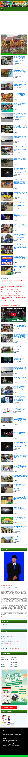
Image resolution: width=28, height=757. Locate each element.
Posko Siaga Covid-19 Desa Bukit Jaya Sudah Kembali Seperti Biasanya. (20, 466)
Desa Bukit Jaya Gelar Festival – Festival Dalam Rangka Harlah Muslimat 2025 (20, 148)
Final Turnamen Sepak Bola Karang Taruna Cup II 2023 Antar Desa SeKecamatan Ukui (19, 398)
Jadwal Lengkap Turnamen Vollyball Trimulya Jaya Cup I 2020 (20, 509)
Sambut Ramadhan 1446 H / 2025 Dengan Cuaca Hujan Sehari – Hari (19, 138)
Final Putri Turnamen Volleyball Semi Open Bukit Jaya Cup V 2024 (19, 257)
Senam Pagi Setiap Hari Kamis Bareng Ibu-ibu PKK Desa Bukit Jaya (19, 528)
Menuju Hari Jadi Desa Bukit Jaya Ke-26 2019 (19, 408)
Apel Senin (4, 627)
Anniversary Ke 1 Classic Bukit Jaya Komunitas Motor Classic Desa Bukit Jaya (20, 126)
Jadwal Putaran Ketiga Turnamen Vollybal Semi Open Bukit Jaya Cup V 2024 (19, 268)
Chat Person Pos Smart (8, 707)
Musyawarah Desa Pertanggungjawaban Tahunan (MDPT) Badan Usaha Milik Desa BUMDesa (19, 419)
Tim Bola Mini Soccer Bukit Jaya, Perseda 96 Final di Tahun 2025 (19, 94)
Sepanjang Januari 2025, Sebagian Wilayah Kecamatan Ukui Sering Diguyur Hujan (20, 170)
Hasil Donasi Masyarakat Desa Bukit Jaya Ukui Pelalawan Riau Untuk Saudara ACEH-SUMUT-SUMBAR (20, 59)
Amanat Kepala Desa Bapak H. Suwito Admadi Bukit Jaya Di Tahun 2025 (20, 226)
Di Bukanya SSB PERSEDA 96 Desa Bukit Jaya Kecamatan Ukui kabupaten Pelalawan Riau (19, 182)
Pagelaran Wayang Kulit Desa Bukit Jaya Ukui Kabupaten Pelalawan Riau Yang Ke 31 (19, 115)
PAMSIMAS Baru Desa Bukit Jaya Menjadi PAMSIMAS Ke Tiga (19, 236)
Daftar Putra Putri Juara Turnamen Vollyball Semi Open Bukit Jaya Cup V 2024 (19, 246)
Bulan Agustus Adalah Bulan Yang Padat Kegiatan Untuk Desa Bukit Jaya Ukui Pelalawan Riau (19, 432)
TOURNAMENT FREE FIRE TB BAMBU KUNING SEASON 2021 (20, 358)
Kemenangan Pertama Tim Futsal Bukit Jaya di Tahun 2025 (20, 194)
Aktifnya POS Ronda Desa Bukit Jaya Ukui (20, 378)
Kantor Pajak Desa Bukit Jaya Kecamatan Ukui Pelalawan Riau (19, 538)
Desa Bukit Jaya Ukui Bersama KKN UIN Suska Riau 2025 (19, 105)
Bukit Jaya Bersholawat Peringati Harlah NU (19, 518)
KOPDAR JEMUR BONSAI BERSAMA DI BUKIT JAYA (20, 476)
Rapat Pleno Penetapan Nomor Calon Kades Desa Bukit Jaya (20, 348)
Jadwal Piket (4, 624)
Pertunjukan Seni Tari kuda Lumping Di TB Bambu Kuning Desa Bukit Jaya (19, 204)
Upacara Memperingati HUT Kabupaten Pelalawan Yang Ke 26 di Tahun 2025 (19, 83)
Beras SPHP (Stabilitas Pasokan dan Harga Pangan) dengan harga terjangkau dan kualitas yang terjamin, (19, 71)
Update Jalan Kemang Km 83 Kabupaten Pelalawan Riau (20, 159)
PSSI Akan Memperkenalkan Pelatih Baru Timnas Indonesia (19, 215)
